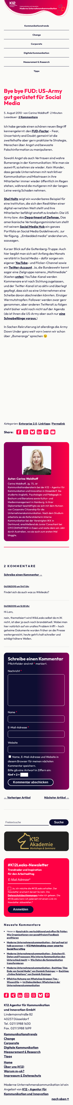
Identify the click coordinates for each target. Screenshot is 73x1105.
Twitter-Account (20, 267)
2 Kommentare (28, 117)
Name (12, 712)
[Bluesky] (32, 432)
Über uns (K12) (14, 1067)
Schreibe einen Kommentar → (23, 574)
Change (37, 34)
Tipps (36, 71)
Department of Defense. (42, 217)
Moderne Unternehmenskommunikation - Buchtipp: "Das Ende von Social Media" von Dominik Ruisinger (37, 969)
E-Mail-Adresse (18, 727)
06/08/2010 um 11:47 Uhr (16, 586)
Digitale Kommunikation (36, 52)
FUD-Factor (40, 131)
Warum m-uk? (14, 1071)
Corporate (36, 43)
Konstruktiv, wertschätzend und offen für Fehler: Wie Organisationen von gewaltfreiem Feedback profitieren (37, 934)
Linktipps (44, 423)
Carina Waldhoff (27, 478)
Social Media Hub (32, 226)
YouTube (21, 263)
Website (13, 742)
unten (19, 277)
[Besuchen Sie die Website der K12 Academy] (36, 850)
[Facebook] (18, 432)
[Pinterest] (46, 432)
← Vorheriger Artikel (17, 797)
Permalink (58, 423)
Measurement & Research (36, 61)
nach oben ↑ (60, 1099)
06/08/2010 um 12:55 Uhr (17, 606)
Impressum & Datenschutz (22, 1075)
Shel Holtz (11, 199)
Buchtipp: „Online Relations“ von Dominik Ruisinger (38, 973)
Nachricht (15, 671)
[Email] (52, 432)
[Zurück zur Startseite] (36, 9)
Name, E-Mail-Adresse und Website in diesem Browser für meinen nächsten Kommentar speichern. (33, 761)
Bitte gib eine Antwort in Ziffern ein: (29, 770)
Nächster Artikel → (56, 797)
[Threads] (25, 432)
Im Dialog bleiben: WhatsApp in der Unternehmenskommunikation (33, 984)
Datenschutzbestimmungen (23, 895)
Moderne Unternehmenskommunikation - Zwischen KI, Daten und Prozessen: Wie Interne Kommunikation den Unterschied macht (36, 956)
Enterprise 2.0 (28, 423)
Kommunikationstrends (36, 25)
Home (8, 1062)
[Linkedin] (39, 432)
